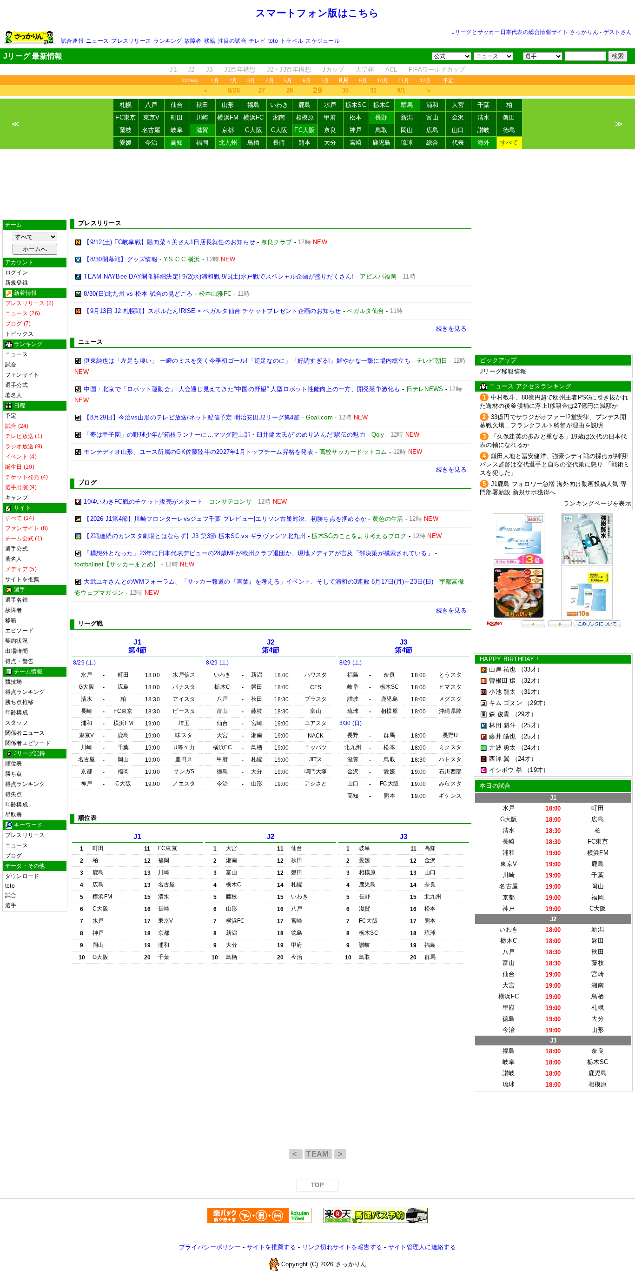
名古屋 (151, 129)
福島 (253, 104)
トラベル (291, 41)
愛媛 (125, 142)
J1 (173, 69)
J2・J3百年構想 (289, 69)
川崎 (202, 117)
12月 (425, 80)
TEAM (318, 1154)
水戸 (330, 104)
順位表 (13, 763)
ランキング (167, 41)
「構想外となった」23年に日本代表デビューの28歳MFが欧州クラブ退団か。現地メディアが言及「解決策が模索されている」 (258, 553)
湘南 (279, 117)
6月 (307, 80)
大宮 (458, 104)
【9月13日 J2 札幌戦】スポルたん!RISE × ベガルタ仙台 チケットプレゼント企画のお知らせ (212, 310)
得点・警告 (19, 661)
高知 (177, 142)
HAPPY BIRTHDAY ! (509, 659)
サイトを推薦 (22, 579)
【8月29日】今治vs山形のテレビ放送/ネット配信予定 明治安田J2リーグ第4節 (192, 417)
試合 (10, 364)
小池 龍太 (502, 691)
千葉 (483, 104)
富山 (432, 117)
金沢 (458, 117)
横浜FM (227, 117)
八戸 (151, 104)
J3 (209, 69)
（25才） (530, 725)
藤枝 (125, 129)
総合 (432, 142)
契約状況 (16, 641)
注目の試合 (232, 41)
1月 (214, 80)
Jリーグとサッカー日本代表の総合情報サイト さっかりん (525, 32)
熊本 (304, 142)
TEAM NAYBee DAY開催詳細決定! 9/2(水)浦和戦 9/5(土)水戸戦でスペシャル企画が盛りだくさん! (218, 276)
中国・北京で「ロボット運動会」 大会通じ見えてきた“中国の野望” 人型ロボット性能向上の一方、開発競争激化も (242, 389)
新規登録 (16, 282)
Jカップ (333, 69)
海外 (483, 142)
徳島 (509, 129)
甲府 (330, 117)
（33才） (530, 669)
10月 (382, 80)
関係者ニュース (25, 733)
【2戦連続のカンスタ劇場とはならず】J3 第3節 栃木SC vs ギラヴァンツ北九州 (194, 535)
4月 (270, 80)
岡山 (407, 129)
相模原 (305, 117)
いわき (279, 104)
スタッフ (16, 722)
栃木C (381, 104)
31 (373, 90)
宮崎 (356, 142)
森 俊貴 (499, 714)
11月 (404, 80)
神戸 (356, 129)
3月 (251, 80)
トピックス (19, 334)
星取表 (13, 814)
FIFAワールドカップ (437, 69)
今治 (151, 142)
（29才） (536, 702)
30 (345, 90)
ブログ (13, 855)
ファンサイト (22, 375)
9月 (363, 80)
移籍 (209, 41)
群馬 (407, 104)
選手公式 (16, 385)
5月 (288, 80)
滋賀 (202, 129)
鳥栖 (253, 142)
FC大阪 (304, 129)
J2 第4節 (271, 646)
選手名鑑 (16, 600)
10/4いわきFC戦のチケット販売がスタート (143, 501)
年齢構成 (16, 712)
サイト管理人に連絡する (422, 1247)
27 (261, 90)
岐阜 (177, 129)
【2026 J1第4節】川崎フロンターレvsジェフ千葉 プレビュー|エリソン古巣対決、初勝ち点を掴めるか (225, 518)
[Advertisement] (317, 184)
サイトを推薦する (271, 1247)
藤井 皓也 (502, 736)
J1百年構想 (240, 69)
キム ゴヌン (505, 702)
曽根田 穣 (502, 680)
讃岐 (483, 129)
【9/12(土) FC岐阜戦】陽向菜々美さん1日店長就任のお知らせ (169, 242)
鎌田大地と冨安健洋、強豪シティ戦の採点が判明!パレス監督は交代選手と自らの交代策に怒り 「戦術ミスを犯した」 (555, 464)
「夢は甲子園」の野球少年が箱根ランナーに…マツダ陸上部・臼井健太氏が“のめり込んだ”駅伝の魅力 (224, 434)
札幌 (125, 104)
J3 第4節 (404, 646)
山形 (228, 104)
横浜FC (253, 117)
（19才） (536, 769)
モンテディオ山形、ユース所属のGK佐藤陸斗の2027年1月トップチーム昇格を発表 (198, 451)
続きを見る (451, 328)
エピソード (19, 630)
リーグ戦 (90, 623)
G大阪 (253, 129)
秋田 (202, 104)
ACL (391, 69)
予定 (448, 80)
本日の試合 (495, 785)
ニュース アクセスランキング (530, 386)
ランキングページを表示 (597, 503)
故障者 (193, 41)
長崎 (279, 142)
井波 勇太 (502, 747)
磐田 (509, 117)
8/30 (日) (350, 723)
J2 (191, 69)
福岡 (202, 142)
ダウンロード (22, 876)
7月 (325, 80)
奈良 (330, 129)
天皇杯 (365, 69)
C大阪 (279, 129)
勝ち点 (13, 774)
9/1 (401, 90)
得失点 (13, 794)
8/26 (234, 90)
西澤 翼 (499, 758)
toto (273, 41)
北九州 (228, 142)
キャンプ (16, 497)
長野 (381, 117)
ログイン (16, 272)
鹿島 (304, 104)
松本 (356, 117)
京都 (228, 129)
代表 (458, 142)
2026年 (190, 80)
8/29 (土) (84, 662)
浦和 (432, 104)
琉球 (407, 142)
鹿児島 (381, 142)
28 (289, 90)
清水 (483, 117)
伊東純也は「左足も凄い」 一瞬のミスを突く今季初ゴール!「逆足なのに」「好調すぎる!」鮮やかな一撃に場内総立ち (247, 360)
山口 (458, 129)
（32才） (530, 680)
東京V (151, 117)
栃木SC (355, 104)
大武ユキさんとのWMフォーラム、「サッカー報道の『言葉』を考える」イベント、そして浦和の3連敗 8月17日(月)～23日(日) (258, 581)
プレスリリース (131, 41)
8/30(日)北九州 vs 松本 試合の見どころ (138, 293)
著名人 (13, 395)
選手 (10, 905)
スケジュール (322, 41)
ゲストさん (617, 32)
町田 (177, 117)
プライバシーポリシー (210, 1247)
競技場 (13, 681)
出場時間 (16, 651)
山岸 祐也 (502, 669)
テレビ (257, 41)
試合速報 (72, 41)
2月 (233, 80)
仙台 (177, 104)
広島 (432, 129)
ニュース (97, 41)
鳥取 (381, 129)
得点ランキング (25, 692)
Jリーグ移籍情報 (503, 371)
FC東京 (125, 117)
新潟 (407, 117)
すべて (509, 142)
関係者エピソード (28, 743)
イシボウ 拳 (505, 769)
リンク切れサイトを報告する (342, 1247)
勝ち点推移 (19, 702)
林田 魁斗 (502, 725)
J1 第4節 (137, 646)
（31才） (530, 691)
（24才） (530, 747)
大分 (330, 142)
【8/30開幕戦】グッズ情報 (121, 259)
